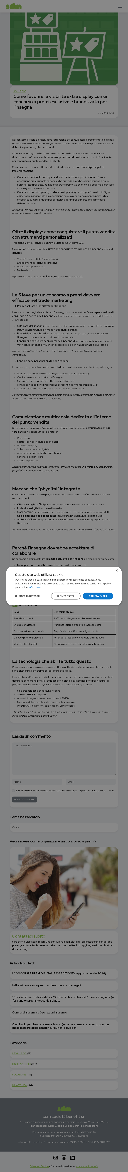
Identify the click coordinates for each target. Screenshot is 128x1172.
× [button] (116, 570)
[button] (27, 596)
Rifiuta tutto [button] (66, 595)
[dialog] (64, 586)
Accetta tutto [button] (98, 595)
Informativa (35, 587)
